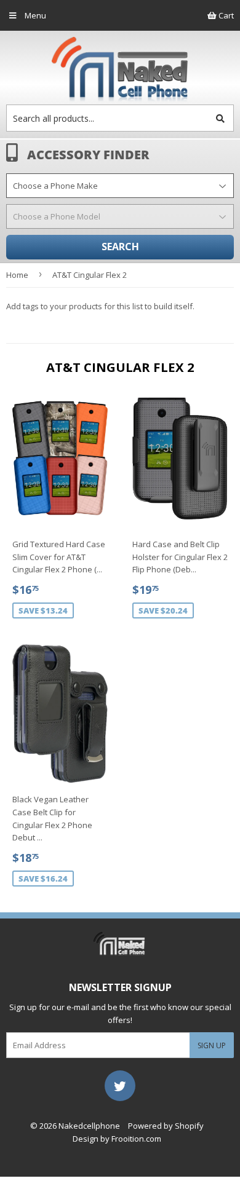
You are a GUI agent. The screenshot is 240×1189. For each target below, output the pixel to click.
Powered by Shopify (166, 1125)
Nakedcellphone (89, 1125)
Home (17, 274)
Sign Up (212, 1045)
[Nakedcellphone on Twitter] (120, 1085)
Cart (225, 15)
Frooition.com (136, 1138)
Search (120, 246)
